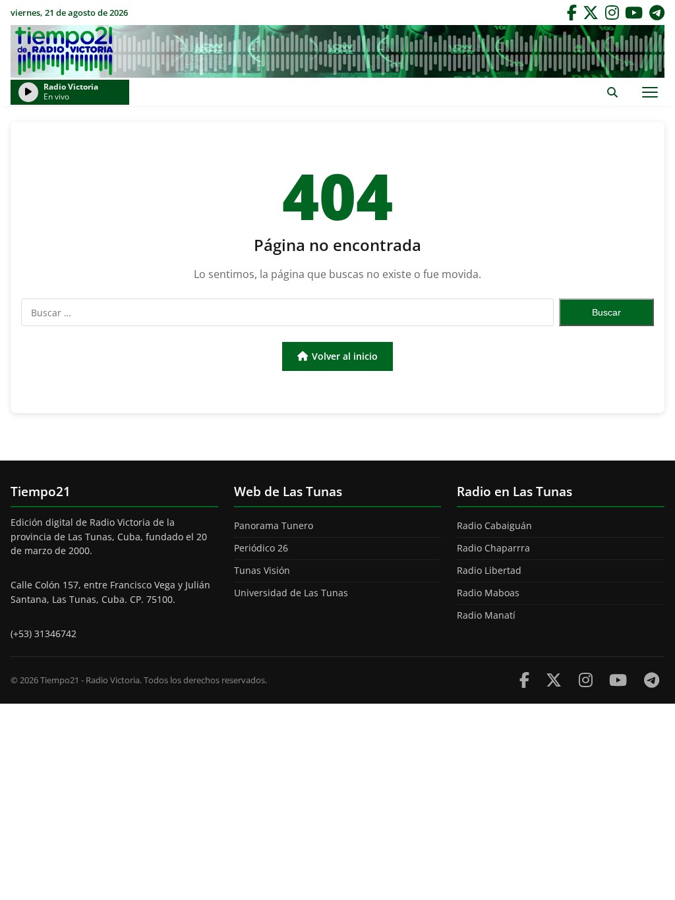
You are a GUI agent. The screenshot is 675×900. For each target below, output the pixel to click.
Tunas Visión (262, 570)
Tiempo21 (337, 51)
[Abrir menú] (649, 92)
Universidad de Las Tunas (291, 592)
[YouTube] (634, 12)
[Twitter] (591, 12)
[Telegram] (656, 12)
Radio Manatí (486, 615)
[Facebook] (572, 12)
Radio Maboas (488, 592)
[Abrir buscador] (612, 92)
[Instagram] (612, 12)
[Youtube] (618, 679)
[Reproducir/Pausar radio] (28, 92)
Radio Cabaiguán (494, 525)
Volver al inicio (345, 356)
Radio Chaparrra (493, 548)
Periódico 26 (261, 548)
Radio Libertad (489, 570)
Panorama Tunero (273, 525)
